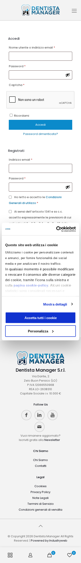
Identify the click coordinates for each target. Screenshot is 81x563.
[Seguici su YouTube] (52, 415)
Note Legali (40, 498)
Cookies (40, 486)
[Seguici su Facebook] (26, 415)
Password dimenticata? (40, 134)
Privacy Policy (40, 492)
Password (24, 66)
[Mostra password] (67, 74)
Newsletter (52, 440)
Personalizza (38, 331)
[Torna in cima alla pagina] (40, 526)
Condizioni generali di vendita (40, 509)
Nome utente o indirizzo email (38, 47)
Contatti (40, 466)
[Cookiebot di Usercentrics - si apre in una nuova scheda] (57, 229)
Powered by (49, 540)
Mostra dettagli (55, 304)
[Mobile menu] (74, 12)
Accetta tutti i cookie (41, 318)
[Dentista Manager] (40, 10)
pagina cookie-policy (31, 285)
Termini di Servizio (40, 504)
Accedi (40, 125)
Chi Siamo (40, 451)
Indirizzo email (27, 159)
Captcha (17, 85)
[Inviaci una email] (39, 427)
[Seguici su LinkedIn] (39, 415)
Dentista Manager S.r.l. (40, 370)
